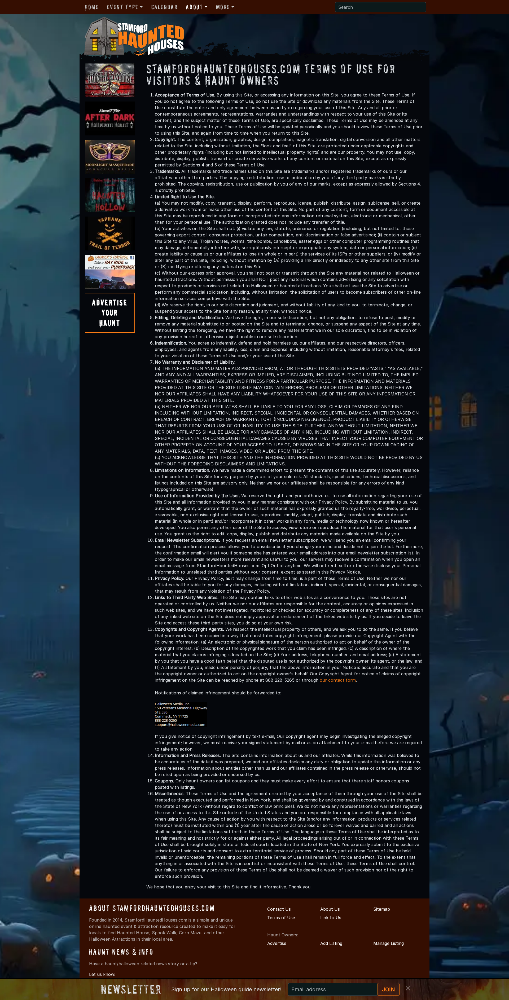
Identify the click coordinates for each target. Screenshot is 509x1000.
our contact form (338, 680)
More (223, 7)
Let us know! (102, 974)
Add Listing (331, 943)
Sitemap (381, 909)
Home (92, 7)
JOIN (388, 989)
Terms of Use (281, 917)
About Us (330, 909)
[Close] (408, 988)
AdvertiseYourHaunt (110, 312)
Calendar (164, 7)
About (194, 7)
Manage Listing (388, 943)
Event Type (122, 7)
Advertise (276, 943)
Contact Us (279, 909)
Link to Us (330, 917)
